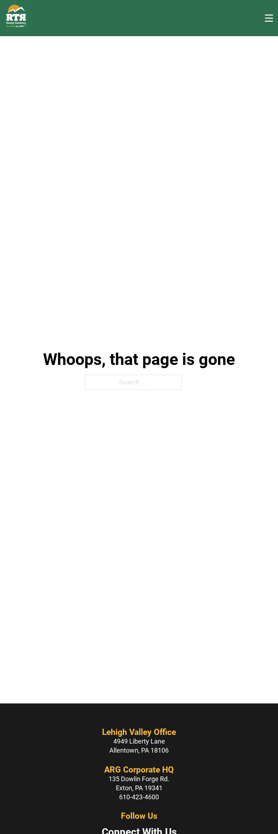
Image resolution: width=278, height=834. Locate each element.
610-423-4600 (139, 797)
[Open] (269, 18)
